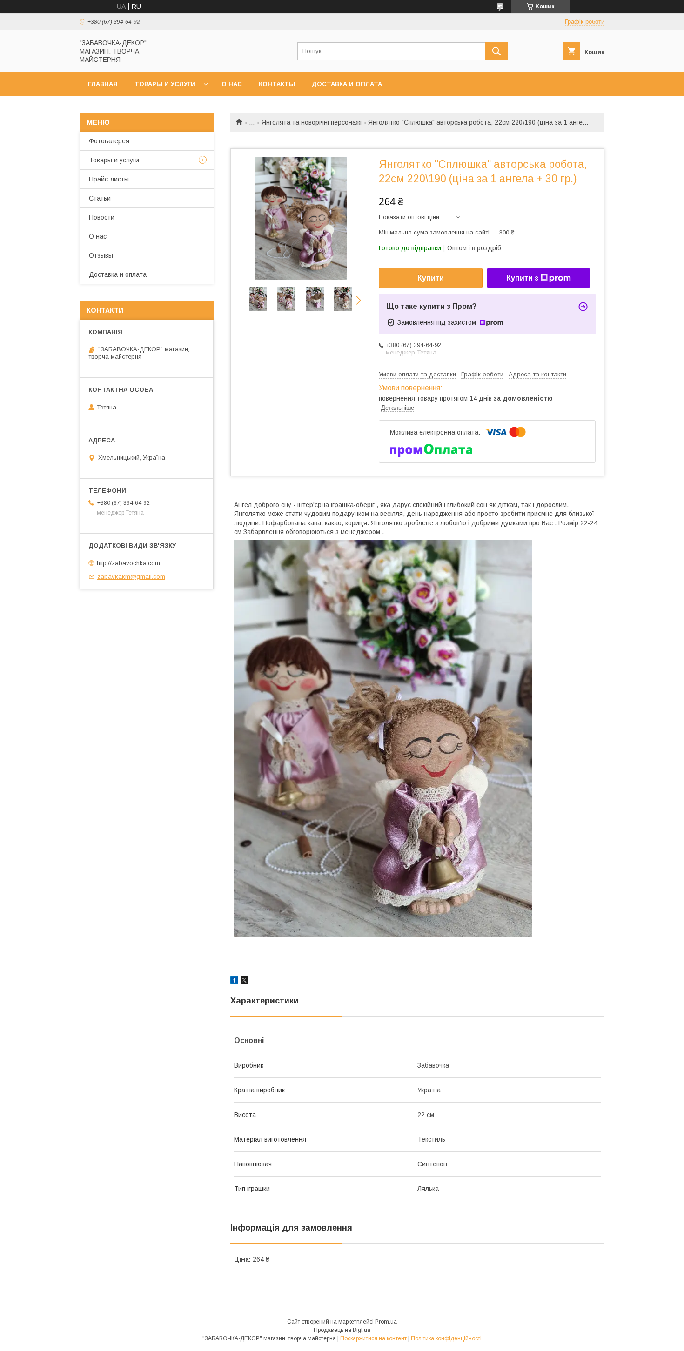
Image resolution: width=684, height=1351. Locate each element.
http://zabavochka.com (128, 563)
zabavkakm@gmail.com (131, 576)
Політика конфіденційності (446, 1338)
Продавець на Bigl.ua (342, 1330)
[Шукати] (496, 51)
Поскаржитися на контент (373, 1338)
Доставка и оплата (347, 83)
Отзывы (101, 255)
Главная (103, 83)
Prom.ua (386, 1321)
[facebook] (234, 981)
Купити (430, 278)
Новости (101, 217)
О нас (231, 83)
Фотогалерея (109, 141)
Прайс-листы (109, 179)
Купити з (522, 278)
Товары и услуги (164, 83)
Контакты (277, 83)
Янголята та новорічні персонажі (312, 122)
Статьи (100, 198)
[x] (244, 981)
